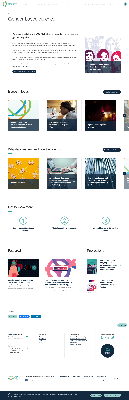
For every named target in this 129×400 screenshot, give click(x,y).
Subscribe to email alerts (16, 334)
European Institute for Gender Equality (10, 4)
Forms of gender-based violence (78, 340)
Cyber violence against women (97, 126)
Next (124, 115)
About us (111, 4)
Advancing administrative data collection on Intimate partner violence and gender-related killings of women (60, 181)
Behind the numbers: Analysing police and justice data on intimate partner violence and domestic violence (108, 265)
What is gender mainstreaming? (78, 337)
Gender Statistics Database (99, 4)
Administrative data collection (18, 184)
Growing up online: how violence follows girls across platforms (20, 281)
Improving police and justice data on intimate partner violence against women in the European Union (99, 181)
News (40, 340)
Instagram (112, 337)
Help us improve (107, 353)
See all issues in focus (111, 92)
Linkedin (102, 337)
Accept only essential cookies (112, 395)
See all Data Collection (111, 150)
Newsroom (26, 4)
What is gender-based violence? (78, 338)
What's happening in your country (64, 228)
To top (116, 378)
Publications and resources (38, 4)
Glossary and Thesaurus (76, 344)
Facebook (109, 337)
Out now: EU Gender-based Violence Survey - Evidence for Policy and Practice (99, 67)
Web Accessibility (63, 376)
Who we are (42, 337)
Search (125, 4)
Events (40, 342)
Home (11, 13)
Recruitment (42, 338)
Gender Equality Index (83, 4)
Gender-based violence (69, 4)
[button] (12, 316)
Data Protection (88, 376)
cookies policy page (35, 394)
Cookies (123, 325)
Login (104, 380)
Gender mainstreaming (54, 4)
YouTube (105, 337)
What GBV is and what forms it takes (24, 71)
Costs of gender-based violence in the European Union (58, 125)
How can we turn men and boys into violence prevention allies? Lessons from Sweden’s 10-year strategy (58, 282)
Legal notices (76, 376)
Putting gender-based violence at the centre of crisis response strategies (22, 125)
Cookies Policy (101, 376)
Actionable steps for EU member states (105, 229)
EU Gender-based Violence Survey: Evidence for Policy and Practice (109, 283)
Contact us (11, 346)
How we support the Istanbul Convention (23, 229)
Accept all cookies (96, 395)
